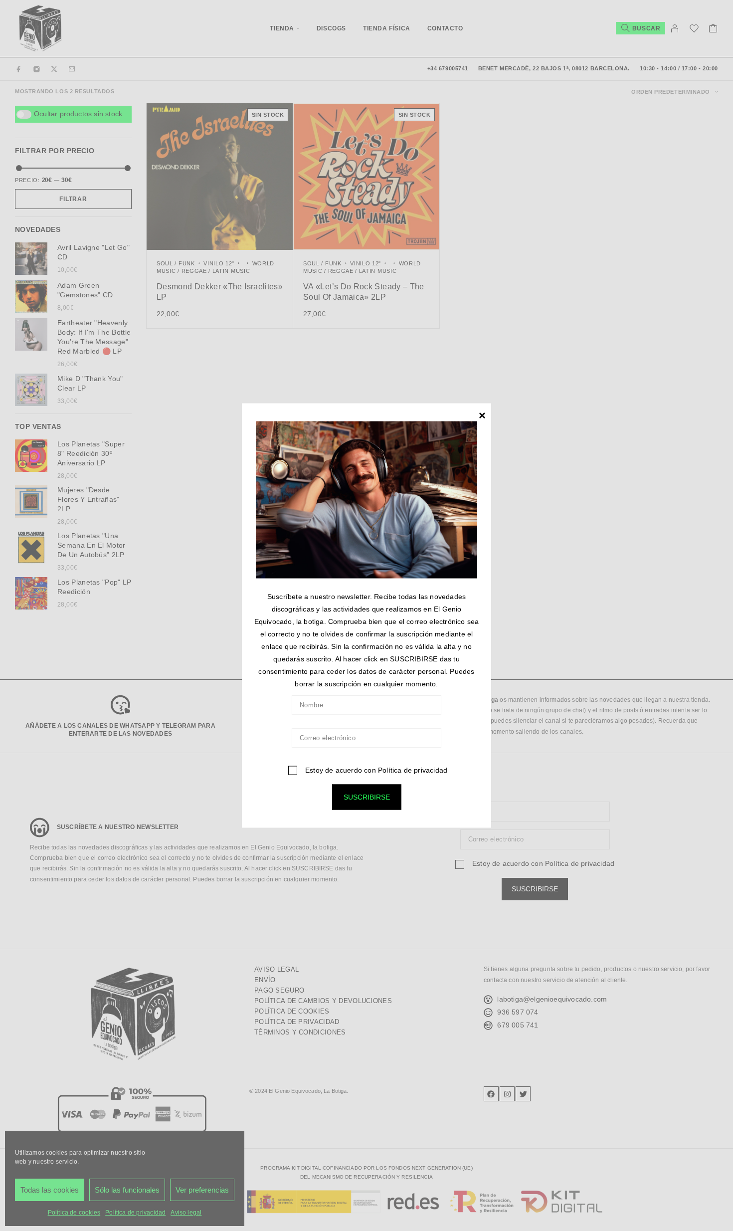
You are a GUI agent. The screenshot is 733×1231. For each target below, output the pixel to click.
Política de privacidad (412, 770)
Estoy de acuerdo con (375, 770)
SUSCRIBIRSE (367, 797)
